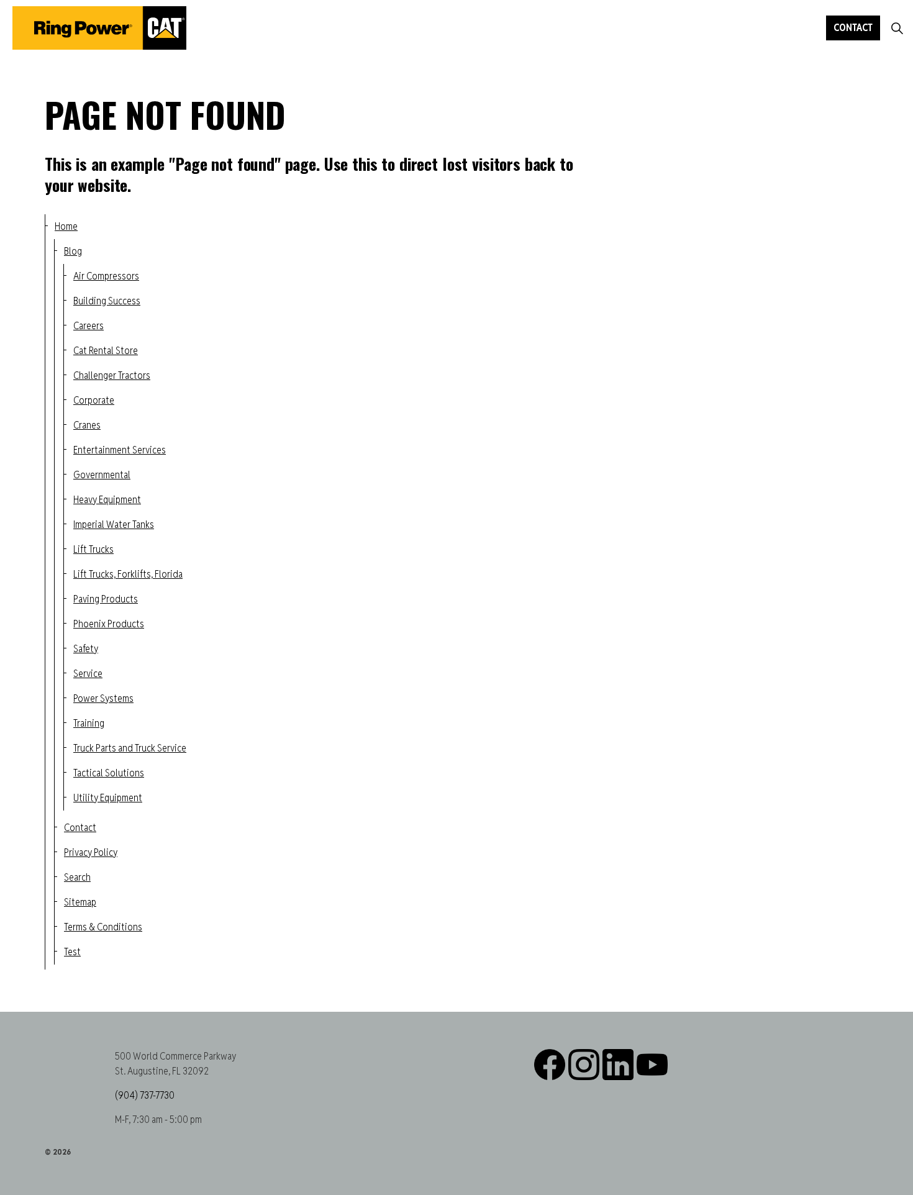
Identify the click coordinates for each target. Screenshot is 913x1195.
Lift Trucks (93, 549)
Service (87, 673)
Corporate (93, 400)
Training (88, 723)
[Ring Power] (99, 28)
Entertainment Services (119, 450)
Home (66, 226)
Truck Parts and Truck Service (129, 748)
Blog (73, 251)
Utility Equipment (107, 797)
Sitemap (80, 902)
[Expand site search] (897, 27)
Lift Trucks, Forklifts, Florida (128, 574)
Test (72, 951)
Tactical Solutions (108, 772)
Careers (88, 325)
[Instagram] (583, 1064)
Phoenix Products (108, 623)
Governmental (101, 474)
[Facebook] (549, 1064)
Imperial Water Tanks (113, 524)
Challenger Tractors (111, 375)
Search (77, 877)
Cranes (87, 425)
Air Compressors (106, 276)
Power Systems (103, 698)
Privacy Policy (90, 852)
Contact (853, 27)
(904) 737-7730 (145, 1095)
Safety (85, 648)
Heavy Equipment (107, 499)
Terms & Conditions (103, 927)
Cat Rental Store (105, 350)
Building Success (106, 300)
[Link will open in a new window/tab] (618, 1064)
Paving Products (105, 599)
